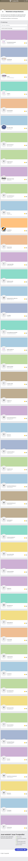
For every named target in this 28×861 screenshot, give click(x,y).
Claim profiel (20, 849)
